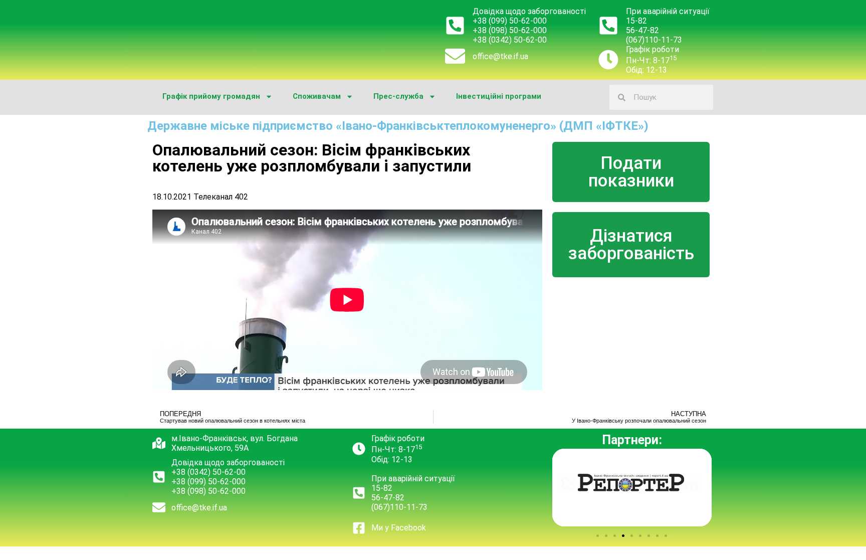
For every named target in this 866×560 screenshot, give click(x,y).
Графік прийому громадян (211, 96)
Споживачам (317, 96)
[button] (597, 535)
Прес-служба (398, 96)
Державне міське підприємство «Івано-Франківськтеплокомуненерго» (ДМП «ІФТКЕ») (397, 126)
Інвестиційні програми (498, 96)
